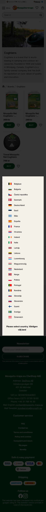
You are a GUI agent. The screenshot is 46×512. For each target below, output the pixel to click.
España (17, 221)
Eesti (16, 210)
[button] (5, 8)
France (17, 227)
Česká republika (21, 194)
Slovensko (18, 301)
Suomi (16, 306)
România (17, 290)
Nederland (18, 269)
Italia (16, 242)
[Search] (41, 15)
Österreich (18, 317)
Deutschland (19, 205)
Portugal (17, 285)
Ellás (16, 216)
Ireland (17, 237)
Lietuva (17, 253)
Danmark (18, 200)
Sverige (17, 312)
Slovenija (17, 296)
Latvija (17, 248)
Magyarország (20, 264)
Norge (16, 274)
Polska (17, 280)
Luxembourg (19, 258)
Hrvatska (18, 232)
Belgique (17, 184)
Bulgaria (17, 189)
